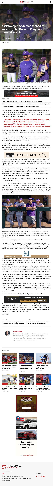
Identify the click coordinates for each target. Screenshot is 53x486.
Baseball (7, 42)
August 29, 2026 (22, 371)
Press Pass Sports (8, 470)
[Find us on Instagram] (38, 476)
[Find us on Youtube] (44, 476)
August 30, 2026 (5, 370)
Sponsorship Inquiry (6, 480)
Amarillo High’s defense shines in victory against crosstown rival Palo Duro (26, 388)
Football (5, 362)
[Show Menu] (2, 2)
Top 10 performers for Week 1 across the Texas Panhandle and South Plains (22, 101)
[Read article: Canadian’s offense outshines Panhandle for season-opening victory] (9, 379)
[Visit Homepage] (26, 2)
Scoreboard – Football (25, 478)
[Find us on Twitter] (41, 476)
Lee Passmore (9, 38)
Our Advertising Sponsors (8, 478)
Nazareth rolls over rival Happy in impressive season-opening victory (21, 106)
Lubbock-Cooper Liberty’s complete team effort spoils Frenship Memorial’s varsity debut (26, 104)
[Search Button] (50, 2)
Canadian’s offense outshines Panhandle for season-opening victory (9, 388)
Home (3, 42)
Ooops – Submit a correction (17, 476)
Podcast (17, 478)
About (3, 476)
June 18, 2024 (17, 38)
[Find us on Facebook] (36, 476)
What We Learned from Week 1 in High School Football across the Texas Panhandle (43, 388)
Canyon (7, 314)
